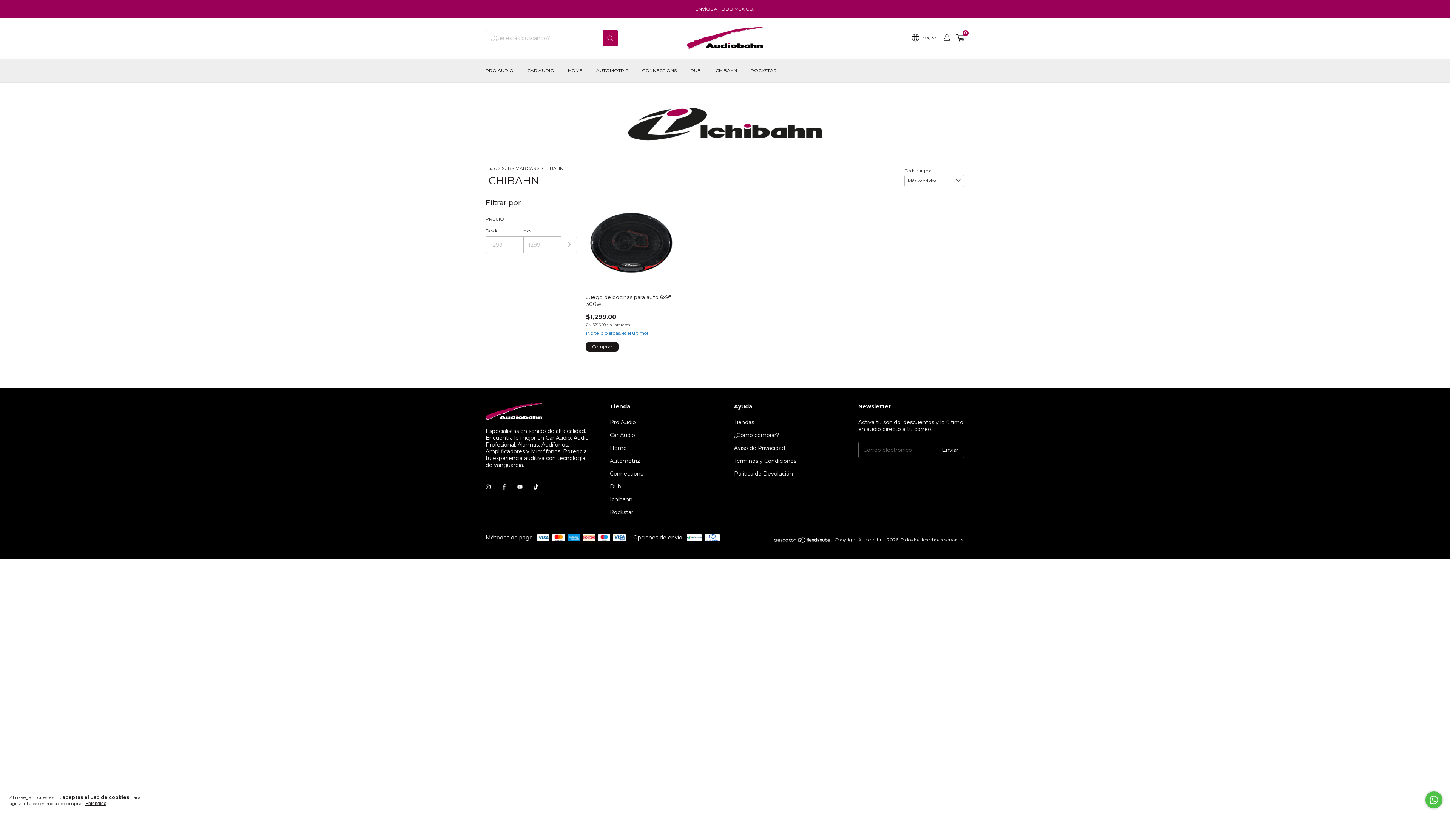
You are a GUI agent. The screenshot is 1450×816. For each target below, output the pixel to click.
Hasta (529, 230)
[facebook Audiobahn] (504, 487)
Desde (492, 230)
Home (575, 70)
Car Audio (540, 70)
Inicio (491, 168)
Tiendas (744, 422)
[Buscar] (610, 38)
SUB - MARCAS (519, 168)
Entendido (95, 803)
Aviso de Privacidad (759, 448)
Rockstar (764, 70)
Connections (659, 70)
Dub (695, 70)
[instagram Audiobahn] (488, 487)
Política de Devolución (763, 473)
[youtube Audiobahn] (520, 487)
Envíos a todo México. (725, 9)
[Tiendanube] (802, 541)
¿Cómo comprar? (756, 435)
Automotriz (612, 70)
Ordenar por (918, 170)
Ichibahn (725, 70)
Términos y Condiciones (765, 460)
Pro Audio (500, 70)
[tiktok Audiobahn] (535, 487)
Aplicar (569, 245)
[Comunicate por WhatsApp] (1433, 799)
